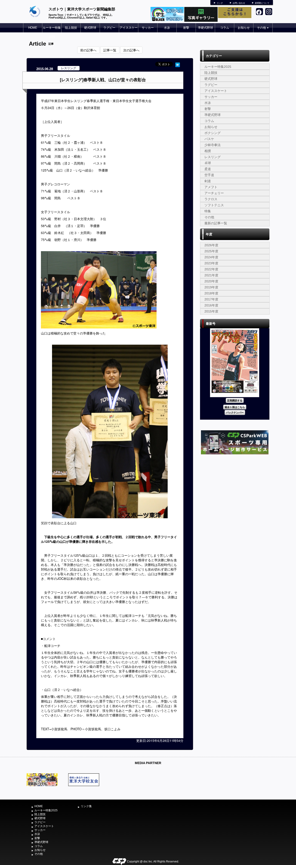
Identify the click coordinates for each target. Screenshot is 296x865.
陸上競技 (71, 27)
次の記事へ (131, 50)
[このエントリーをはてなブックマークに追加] (177, 64)
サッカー (148, 27)
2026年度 (211, 245)
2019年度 (211, 287)
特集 (207, 211)
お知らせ (244, 27)
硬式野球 (90, 27)
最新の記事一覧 (215, 223)
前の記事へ (88, 50)
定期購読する (234, 400)
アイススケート (129, 32)
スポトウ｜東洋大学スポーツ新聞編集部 (82, 9)
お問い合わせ (239, 3)
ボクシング (212, 133)
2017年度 (211, 299)
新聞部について (262, 3)
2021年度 (211, 275)
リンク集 (86, 806)
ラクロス (210, 199)
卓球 (207, 163)
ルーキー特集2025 (52, 32)
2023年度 (211, 263)
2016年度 (211, 305)
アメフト (210, 187)
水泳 (167, 27)
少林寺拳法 (212, 145)
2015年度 (211, 311)
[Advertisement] (234, 490)
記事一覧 (109, 50)
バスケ (209, 139)
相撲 (207, 151)
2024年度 (211, 257)
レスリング (212, 157)
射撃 (186, 27)
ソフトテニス (214, 205)
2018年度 (211, 293)
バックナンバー (235, 412)
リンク (220, 3)
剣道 (207, 181)
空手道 (209, 175)
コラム (224, 27)
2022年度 (211, 269)
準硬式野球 (205, 27)
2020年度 (211, 281)
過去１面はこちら (235, 407)
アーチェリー (214, 193)
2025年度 (211, 251)
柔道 (207, 169)
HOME (32, 27)
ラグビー (109, 27)
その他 (263, 27)
